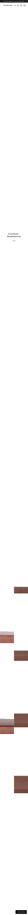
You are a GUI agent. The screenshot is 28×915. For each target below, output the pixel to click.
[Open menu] (25, 5)
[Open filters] (15, 5)
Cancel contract (21, 912)
